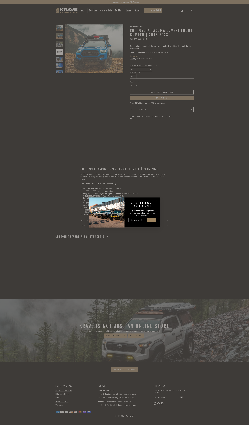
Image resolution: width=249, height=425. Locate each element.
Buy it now (161, 98)
